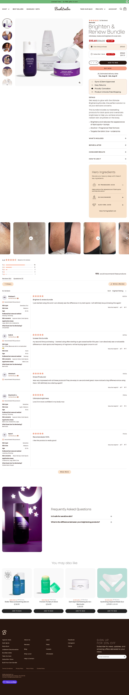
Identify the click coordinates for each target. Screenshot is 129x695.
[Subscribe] (124, 657)
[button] (7, 84)
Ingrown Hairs (6, 639)
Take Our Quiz (86, 9)
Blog (25, 649)
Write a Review (119, 284)
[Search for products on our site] (121, 9)
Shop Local (27, 654)
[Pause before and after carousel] (127, 238)
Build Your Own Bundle (9, 662)
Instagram (71, 643)
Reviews (26, 644)
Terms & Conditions (7, 668)
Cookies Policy (41, 668)
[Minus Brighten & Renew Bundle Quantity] (91, 63)
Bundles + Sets (33, 9)
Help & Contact (29, 658)
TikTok (70, 646)
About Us (27, 639)
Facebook (71, 639)
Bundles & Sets (7, 652)
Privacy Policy (19, 668)
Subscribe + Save (7, 659)
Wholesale (49, 654)
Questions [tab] (18, 279)
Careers (48, 649)
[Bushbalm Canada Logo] (63, 8)
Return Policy (30, 668)
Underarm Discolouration (10, 649)
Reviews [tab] (6, 279)
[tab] (7, 23)
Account (113, 9)
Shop (4, 9)
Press (47, 644)
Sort (109, 291)
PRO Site (99, 9)
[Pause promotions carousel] (127, 2)
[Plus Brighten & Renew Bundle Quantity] (96, 63)
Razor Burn (5, 646)
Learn (48, 639)
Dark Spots (5, 643)
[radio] (108, 47)
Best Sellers (18, 9)
